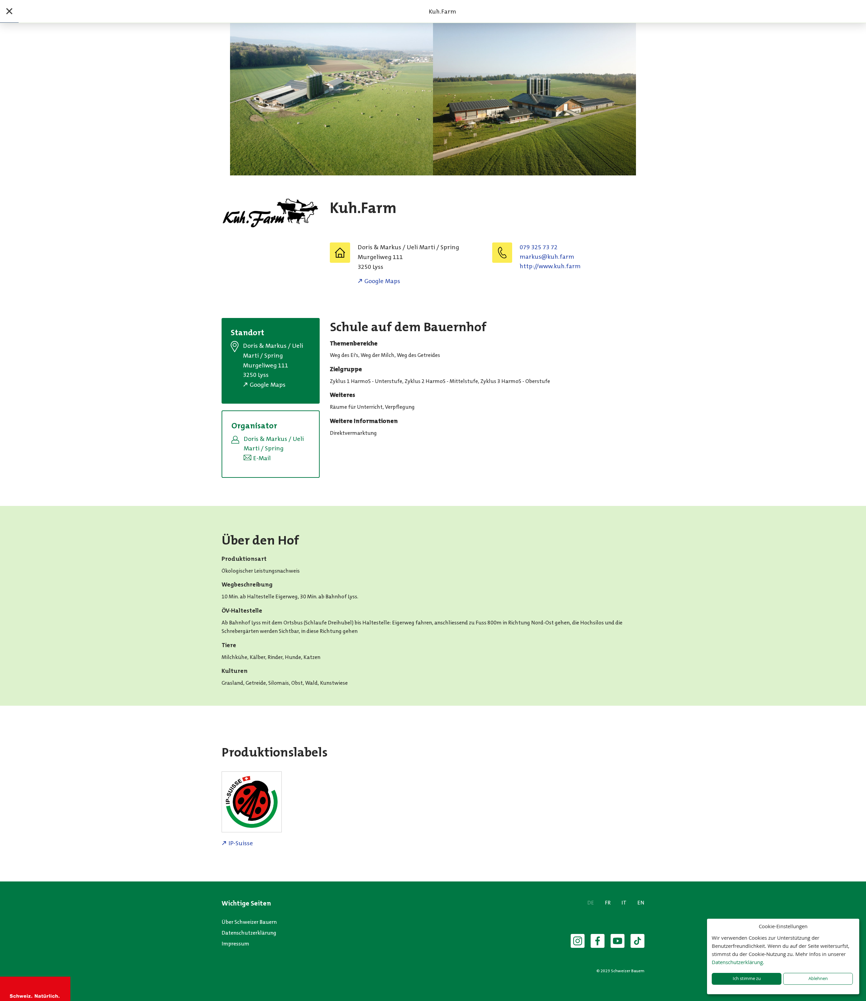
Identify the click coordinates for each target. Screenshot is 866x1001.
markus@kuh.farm (547, 257)
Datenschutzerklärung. (738, 962)
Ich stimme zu (747, 978)
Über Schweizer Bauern (249, 921)
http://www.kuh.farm (550, 266)
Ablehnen (818, 978)
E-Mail (262, 458)
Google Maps (382, 281)
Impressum (235, 943)
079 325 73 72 (538, 247)
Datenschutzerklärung (249, 932)
